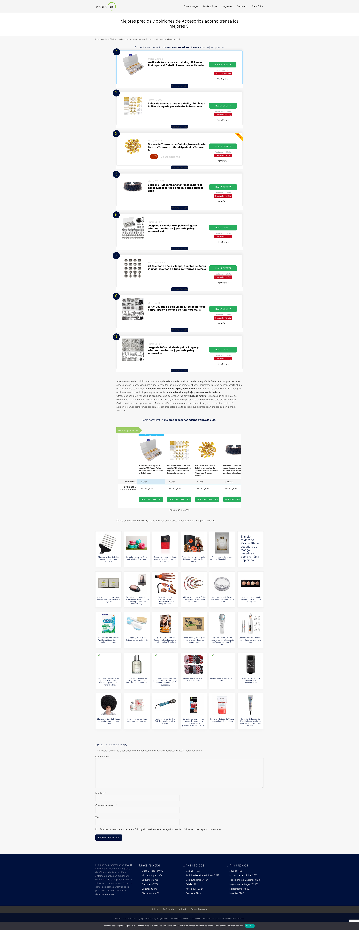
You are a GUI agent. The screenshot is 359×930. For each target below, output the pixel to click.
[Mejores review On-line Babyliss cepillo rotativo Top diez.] (165, 704)
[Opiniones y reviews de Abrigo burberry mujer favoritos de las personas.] (136, 664)
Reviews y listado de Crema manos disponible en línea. (222, 720)
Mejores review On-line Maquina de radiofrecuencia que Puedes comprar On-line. (222, 641)
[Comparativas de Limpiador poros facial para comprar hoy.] (250, 623)
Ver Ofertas (222, 79)
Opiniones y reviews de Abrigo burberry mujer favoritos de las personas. (137, 680)
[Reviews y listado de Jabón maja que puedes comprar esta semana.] (165, 543)
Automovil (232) (194, 888)
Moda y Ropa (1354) (152, 875)
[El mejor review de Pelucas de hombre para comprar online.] (108, 704)
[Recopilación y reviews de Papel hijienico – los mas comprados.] (193, 623)
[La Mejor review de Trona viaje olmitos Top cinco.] (136, 543)
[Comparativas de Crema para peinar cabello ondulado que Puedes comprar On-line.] (108, 664)
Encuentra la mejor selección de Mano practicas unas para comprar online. (165, 600)
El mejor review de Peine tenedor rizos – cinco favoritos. (108, 559)
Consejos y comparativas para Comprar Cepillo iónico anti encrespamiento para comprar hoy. (137, 600)
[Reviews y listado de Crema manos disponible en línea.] (222, 704)
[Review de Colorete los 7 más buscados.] (193, 664)
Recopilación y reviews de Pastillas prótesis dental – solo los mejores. (108, 640)
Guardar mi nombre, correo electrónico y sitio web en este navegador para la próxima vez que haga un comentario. (160, 829)
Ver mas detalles (151, 499)
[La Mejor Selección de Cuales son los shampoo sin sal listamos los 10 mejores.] (165, 623)
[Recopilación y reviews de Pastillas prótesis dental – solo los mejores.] (108, 623)
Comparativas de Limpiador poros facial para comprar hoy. (250, 640)
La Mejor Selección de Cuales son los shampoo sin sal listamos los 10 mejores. (165, 640)
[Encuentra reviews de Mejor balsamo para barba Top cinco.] (193, 543)
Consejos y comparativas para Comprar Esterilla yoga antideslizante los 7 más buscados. (165, 681)
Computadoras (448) (197, 879)
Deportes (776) (150, 884)
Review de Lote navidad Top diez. (222, 679)
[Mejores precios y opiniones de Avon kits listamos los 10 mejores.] (108, 583)
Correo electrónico (106, 805)
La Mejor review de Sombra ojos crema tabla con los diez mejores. (250, 599)
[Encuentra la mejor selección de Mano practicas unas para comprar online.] (165, 583)
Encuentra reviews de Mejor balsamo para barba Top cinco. (193, 559)
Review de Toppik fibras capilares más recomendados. (251, 680)
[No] (355, 925)
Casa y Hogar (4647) (153, 870)
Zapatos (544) (149, 888)
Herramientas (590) (239, 888)
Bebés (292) (192, 884)
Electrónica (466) (151, 893)
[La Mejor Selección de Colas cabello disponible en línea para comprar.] (193, 583)
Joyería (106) (236, 870)
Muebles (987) (237, 893)
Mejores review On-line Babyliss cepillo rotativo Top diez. (165, 721)
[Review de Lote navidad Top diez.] (222, 664)
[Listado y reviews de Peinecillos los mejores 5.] (136, 623)
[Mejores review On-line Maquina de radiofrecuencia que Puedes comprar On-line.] (222, 623)
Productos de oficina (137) (243, 875)
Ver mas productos (128, 430)
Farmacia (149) (194, 893)
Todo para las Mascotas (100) (245, 879)
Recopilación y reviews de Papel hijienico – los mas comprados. (194, 640)
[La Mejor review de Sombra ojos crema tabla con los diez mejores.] (250, 583)
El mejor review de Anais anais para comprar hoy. (136, 720)
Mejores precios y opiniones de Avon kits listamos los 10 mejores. (108, 599)
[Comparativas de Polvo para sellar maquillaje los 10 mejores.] (222, 583)
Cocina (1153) (193, 870)
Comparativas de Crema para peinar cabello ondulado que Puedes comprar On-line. (108, 681)
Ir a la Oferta (222, 64)
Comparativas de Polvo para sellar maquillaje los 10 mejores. (222, 599)
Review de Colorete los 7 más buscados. (193, 679)
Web (97, 817)
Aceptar (249, 926)
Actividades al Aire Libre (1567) (202, 875)
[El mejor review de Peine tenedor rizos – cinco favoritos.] (108, 543)
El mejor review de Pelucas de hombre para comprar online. (108, 721)
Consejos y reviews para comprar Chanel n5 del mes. (222, 558)
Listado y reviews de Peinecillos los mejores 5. (137, 639)
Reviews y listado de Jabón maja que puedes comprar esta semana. (165, 559)
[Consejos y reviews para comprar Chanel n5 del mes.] (222, 543)
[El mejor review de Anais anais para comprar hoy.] (136, 704)
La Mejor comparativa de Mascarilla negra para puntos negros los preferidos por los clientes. (193, 722)
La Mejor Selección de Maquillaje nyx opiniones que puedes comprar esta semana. (250, 722)
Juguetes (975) (150, 879)
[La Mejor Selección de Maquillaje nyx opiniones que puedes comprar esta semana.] (250, 704)
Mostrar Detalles (179, 86)
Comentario (102, 756)
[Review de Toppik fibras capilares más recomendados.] (250, 664)
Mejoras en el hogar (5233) (243, 884)
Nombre (100, 793)
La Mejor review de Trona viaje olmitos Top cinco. (137, 558)
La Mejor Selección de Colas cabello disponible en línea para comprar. (194, 599)
